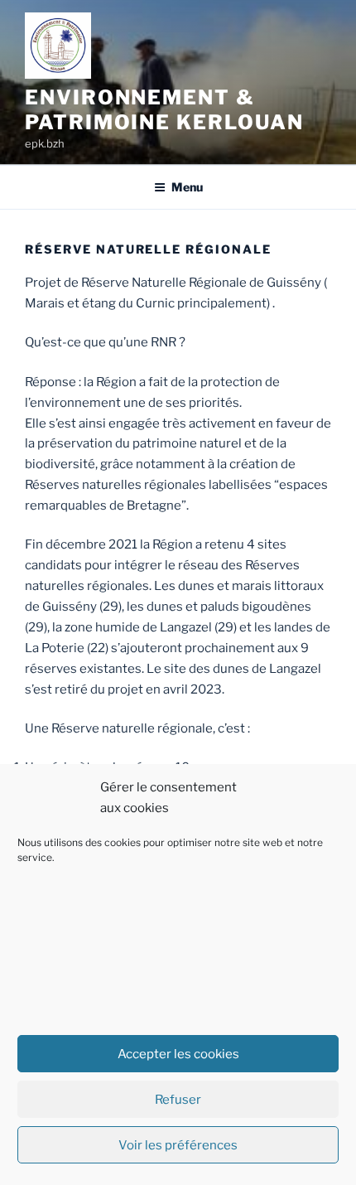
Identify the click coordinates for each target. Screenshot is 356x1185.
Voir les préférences (178, 1145)
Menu (187, 187)
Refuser (178, 1099)
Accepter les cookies (178, 1054)
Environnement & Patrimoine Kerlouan (164, 109)
